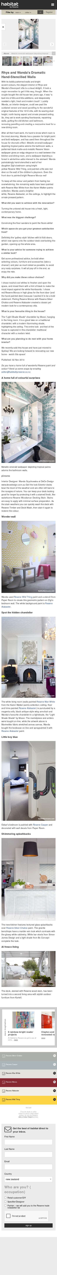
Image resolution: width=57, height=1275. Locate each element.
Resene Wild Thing (23, 596)
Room (18, 12)
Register (49, 12)
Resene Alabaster (27, 708)
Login (40, 12)
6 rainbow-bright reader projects (20, 1033)
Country (8, 1173)
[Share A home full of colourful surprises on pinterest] (36, 21)
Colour (28, 12)
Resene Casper (40, 824)
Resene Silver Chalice (16, 927)
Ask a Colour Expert (26, 1117)
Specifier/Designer (15, 1202)
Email (7, 1161)
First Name (9, 1136)
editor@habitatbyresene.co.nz (15, 371)
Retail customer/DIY (16, 1198)
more (16, 1040)
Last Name (9, 1148)
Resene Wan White (46, 701)
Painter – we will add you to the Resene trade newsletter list (28, 1207)
